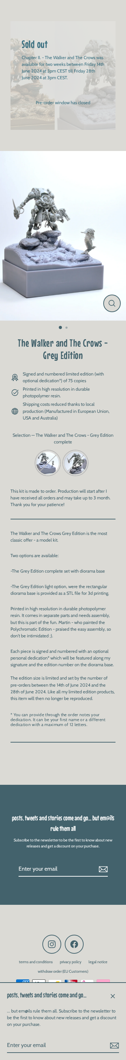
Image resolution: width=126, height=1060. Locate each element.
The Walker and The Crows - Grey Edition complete (47, 462)
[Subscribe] (113, 1045)
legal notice (98, 961)
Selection (63, 438)
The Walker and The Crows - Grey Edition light (75, 462)
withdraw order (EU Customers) (63, 971)
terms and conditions (36, 961)
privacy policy (71, 961)
